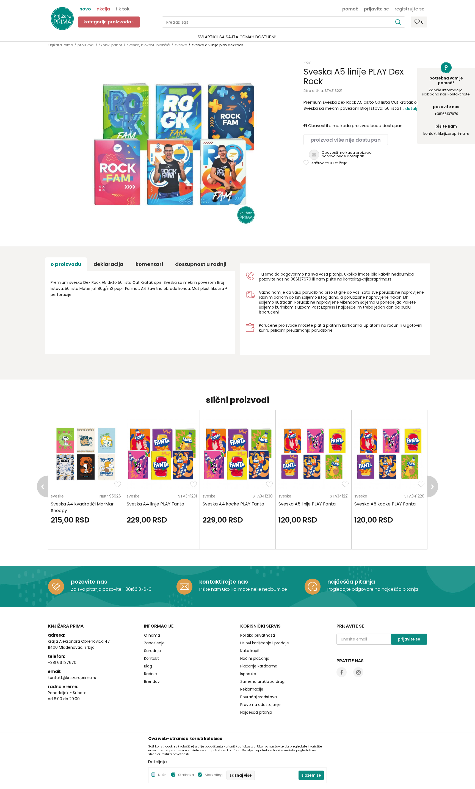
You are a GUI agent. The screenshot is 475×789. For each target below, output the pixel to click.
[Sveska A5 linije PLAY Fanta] (313, 454)
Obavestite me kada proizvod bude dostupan (354, 125)
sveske (181, 45)
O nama (152, 635)
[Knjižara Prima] (62, 18)
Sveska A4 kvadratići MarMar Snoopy (82, 507)
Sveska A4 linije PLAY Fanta (155, 504)
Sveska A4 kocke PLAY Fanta (233, 504)
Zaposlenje (154, 643)
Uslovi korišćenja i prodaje (264, 643)
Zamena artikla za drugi (262, 681)
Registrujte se (409, 8)
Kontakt (151, 658)
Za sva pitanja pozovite (97, 589)
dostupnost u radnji (200, 264)
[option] (237, 37)
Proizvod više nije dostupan (346, 139)
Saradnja (152, 650)
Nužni (162, 774)
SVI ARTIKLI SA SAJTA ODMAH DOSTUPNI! (237, 37)
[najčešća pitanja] (312, 586)
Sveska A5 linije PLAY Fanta (307, 504)
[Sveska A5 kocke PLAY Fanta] (389, 454)
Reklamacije (251, 689)
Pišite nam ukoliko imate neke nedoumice (243, 589)
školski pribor (110, 45)
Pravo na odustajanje (260, 704)
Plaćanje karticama (258, 666)
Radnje (150, 674)
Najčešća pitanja (256, 712)
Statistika (186, 774)
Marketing (214, 774)
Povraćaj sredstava (258, 697)
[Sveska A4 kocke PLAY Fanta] (238, 454)
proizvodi (86, 45)
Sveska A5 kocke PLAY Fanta (385, 504)
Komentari (149, 264)
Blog (148, 666)
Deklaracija (108, 264)
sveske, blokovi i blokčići (148, 45)
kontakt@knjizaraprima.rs (446, 133)
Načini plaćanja (254, 658)
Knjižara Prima (60, 45)
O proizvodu (66, 264)
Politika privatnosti (257, 635)
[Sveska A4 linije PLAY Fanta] (162, 454)
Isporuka (248, 674)
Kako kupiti (250, 650)
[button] (283, 22)
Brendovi (152, 681)
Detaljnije (414, 108)
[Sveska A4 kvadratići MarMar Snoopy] (86, 454)
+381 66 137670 (62, 662)
